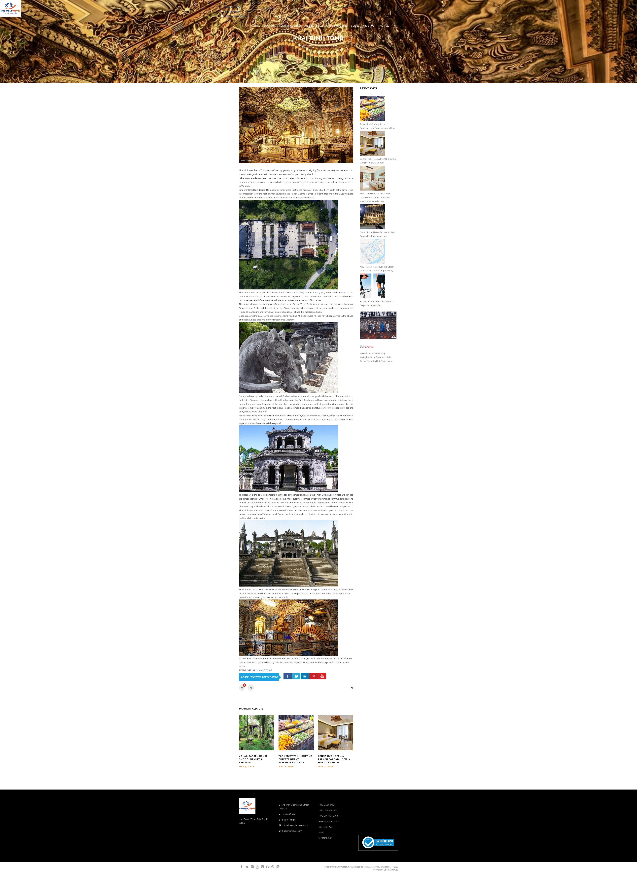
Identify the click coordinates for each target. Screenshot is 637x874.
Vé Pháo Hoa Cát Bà (370, 353)
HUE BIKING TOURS (328, 816)
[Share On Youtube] (322, 676)
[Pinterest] (271, 867)
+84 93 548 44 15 (232, 6)
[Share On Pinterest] (313, 676)
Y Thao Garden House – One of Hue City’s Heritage (254, 759)
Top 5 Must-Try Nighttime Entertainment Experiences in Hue (295, 759)
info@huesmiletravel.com (237, 16)
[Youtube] (443, 9)
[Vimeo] (261, 867)
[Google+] (266, 867)
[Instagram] (276, 867)
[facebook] (287, 676)
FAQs (321, 832)
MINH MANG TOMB (262, 670)
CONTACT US (325, 827)
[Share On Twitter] (296, 676)
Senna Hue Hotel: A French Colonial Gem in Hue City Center (334, 759)
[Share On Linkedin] (305, 676)
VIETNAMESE (325, 838)
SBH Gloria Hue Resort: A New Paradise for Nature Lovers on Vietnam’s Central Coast (375, 197)
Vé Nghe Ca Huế (368, 357)
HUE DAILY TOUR (327, 805)
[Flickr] (250, 867)
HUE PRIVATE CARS (328, 821)
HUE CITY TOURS (327, 810)
